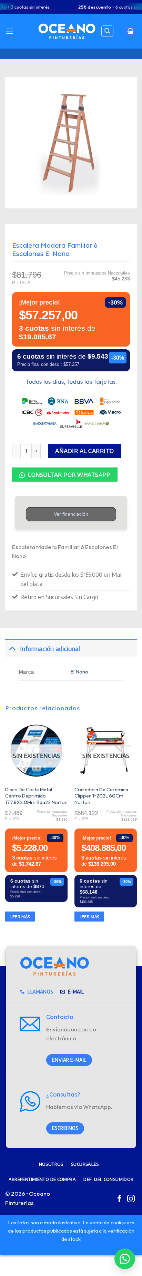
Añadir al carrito (84, 450)
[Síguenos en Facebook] (119, 1199)
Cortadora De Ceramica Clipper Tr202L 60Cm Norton (101, 795)
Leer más (20, 916)
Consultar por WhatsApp (68, 474)
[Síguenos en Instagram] (131, 1199)
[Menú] (9, 31)
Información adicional (50, 648)
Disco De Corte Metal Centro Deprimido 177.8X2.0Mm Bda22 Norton (36, 795)
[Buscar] (107, 31)
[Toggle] (12, 648)
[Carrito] (130, 31)
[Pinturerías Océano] (66, 31)
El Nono (79, 671)
